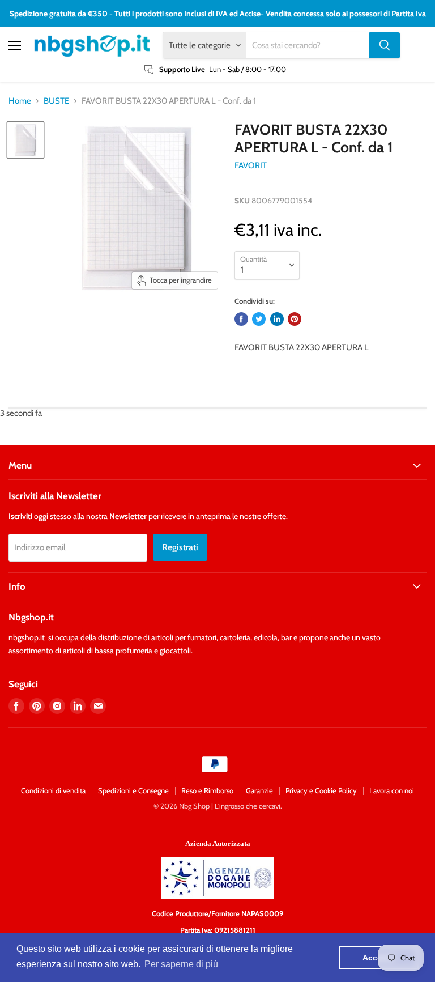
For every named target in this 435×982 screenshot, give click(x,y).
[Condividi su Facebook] (241, 319)
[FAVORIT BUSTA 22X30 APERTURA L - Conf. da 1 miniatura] (25, 140)
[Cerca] (384, 45)
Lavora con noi (391, 790)
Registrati (180, 547)
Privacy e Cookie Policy (321, 790)
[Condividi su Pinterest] (294, 319)
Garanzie (259, 790)
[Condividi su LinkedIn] (277, 319)
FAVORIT (250, 165)
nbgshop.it (26, 637)
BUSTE (56, 101)
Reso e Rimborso (207, 790)
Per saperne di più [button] (181, 964)
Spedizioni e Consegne (133, 790)
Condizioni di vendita (53, 790)
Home (19, 101)
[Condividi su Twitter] (259, 319)
